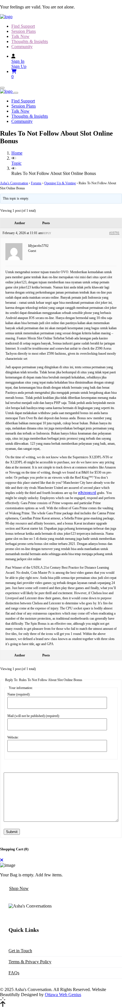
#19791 (114, 233)
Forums (36, 183)
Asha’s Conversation (14, 183)
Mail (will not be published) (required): (33, 716)
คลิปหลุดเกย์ (87, 493)
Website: (13, 737)
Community (22, 46)
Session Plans (23, 31)
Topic (16, 163)
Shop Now (19, 888)
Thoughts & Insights (29, 41)
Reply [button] (46, 233)
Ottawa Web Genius (63, 994)
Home (16, 153)
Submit (12, 832)
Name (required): (18, 694)
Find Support (23, 26)
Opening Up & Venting (60, 183)
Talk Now (20, 36)
